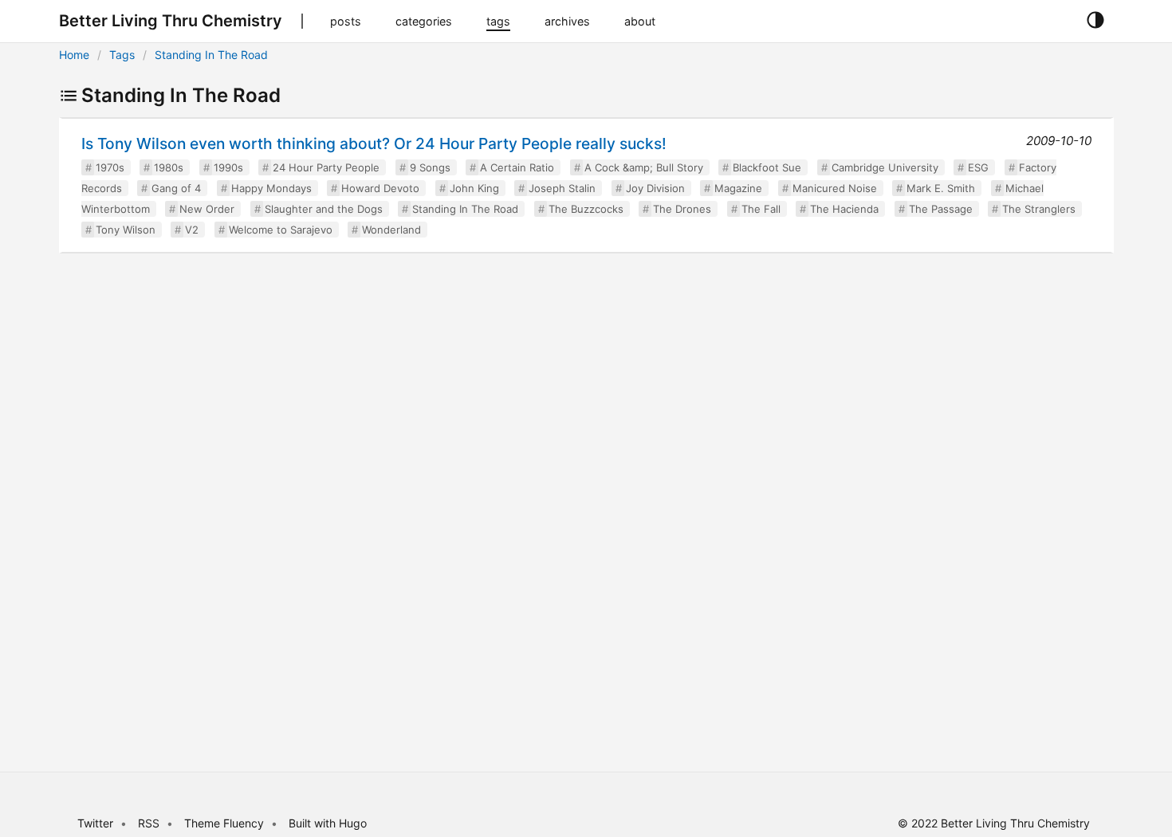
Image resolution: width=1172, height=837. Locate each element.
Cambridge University (885, 167)
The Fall (761, 208)
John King (474, 188)
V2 (192, 229)
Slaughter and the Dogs (324, 208)
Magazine (738, 188)
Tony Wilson (125, 229)
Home (74, 54)
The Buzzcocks (586, 208)
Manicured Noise (834, 188)
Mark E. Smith (941, 188)
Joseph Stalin (562, 188)
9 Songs (430, 167)
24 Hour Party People (326, 167)
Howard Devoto (380, 188)
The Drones (682, 208)
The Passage (941, 208)
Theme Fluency (225, 823)
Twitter (95, 823)
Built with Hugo (328, 823)
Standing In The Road (211, 54)
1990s (228, 167)
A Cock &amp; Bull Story (643, 167)
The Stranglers (1039, 208)
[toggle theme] (1095, 21)
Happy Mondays (271, 188)
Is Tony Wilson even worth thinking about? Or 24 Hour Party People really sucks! (374, 143)
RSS (148, 823)
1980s (168, 167)
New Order (206, 208)
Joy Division (655, 188)
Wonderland (391, 229)
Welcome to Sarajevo (280, 229)
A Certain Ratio (517, 167)
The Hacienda (844, 208)
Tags (122, 54)
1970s (110, 167)
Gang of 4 (176, 188)
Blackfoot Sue (767, 167)
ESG (978, 167)
